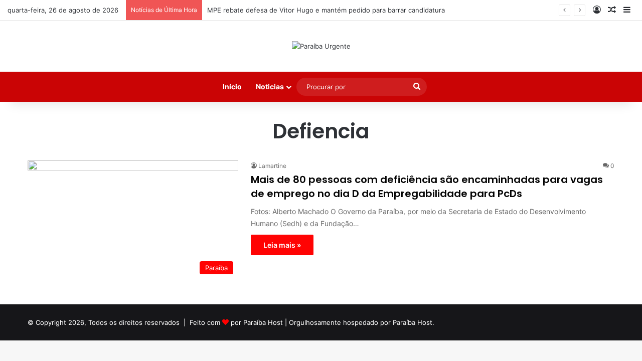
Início (232, 86)
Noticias (270, 86)
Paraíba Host (263, 322)
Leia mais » (282, 245)
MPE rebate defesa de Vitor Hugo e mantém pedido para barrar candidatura (326, 10)
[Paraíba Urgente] (321, 46)
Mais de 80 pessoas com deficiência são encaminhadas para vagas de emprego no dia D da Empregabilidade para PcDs (427, 186)
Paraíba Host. (413, 322)
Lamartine (272, 165)
